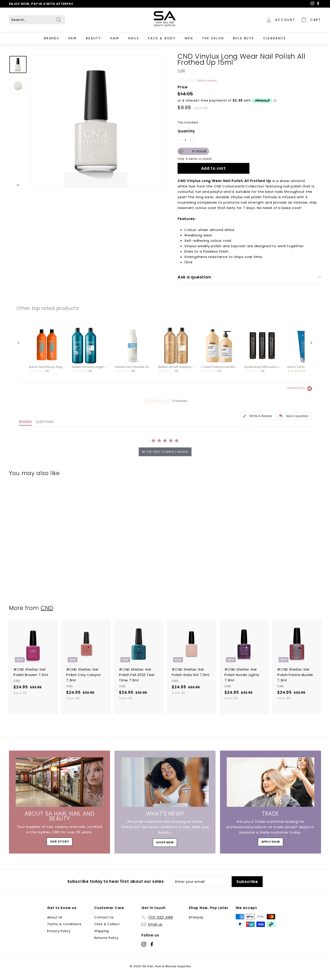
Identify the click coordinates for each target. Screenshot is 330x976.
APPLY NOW (270, 842)
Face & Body (162, 38)
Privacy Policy (59, 931)
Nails (133, 38)
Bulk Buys (243, 38)
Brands (51, 38)
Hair (114, 38)
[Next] (18, 184)
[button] (19, 343)
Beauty (93, 38)
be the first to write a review (165, 452)
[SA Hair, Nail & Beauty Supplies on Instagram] (143, 944)
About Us (54, 917)
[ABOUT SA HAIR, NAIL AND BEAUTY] (59, 782)
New (72, 38)
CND (181, 70)
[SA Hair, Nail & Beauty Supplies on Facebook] (152, 944)
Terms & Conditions (64, 924)
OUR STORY (59, 841)
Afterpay (196, 917)
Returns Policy (106, 938)
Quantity (186, 131)
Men (189, 38)
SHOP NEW (165, 842)
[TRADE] (270, 782)
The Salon (213, 38)
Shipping (101, 931)
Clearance (274, 38)
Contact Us (104, 917)
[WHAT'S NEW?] (165, 782)
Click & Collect (107, 924)
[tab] (257, 416)
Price (183, 87)
